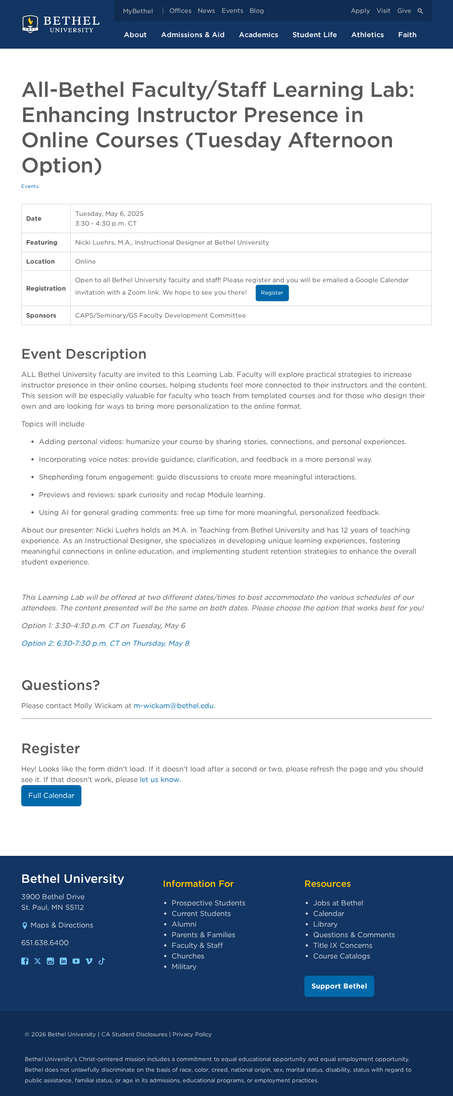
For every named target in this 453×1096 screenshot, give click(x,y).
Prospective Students (209, 903)
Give (404, 11)
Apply (360, 11)
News (206, 11)
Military (184, 966)
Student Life (314, 35)
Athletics (367, 35)
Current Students (201, 913)
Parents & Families (203, 935)
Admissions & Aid (193, 35)
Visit (383, 11)
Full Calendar (51, 795)
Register (272, 292)
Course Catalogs (341, 956)
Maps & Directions (62, 925)
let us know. (160, 779)
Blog (257, 11)
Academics (258, 35)
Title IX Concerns (342, 945)
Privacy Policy (192, 1034)
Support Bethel (339, 986)
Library (325, 924)
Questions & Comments (354, 935)
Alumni (184, 924)
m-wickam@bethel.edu (174, 705)
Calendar (328, 913)
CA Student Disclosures (134, 1034)
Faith (407, 35)
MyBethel (138, 11)
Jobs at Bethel (338, 903)
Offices (180, 11)
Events (232, 11)
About (135, 35)
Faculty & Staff (197, 945)
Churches (188, 956)
